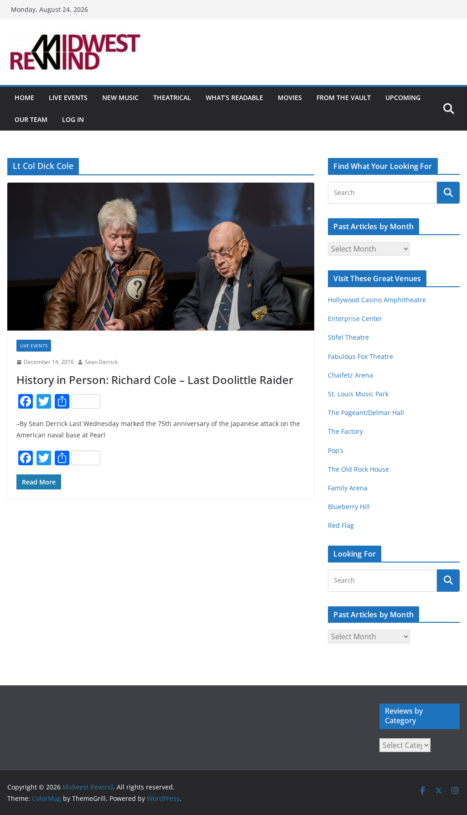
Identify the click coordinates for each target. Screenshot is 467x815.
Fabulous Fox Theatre (360, 356)
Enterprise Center (355, 318)
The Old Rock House (358, 469)
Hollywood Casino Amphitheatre (377, 299)
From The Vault (344, 97)
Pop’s (335, 450)
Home (24, 97)
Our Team (31, 119)
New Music (120, 97)
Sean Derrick (101, 362)
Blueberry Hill (350, 506)
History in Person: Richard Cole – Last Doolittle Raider (154, 379)
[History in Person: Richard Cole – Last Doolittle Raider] (160, 257)
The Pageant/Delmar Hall (366, 412)
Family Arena (348, 488)
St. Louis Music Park (358, 393)
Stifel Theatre (348, 337)
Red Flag (341, 525)
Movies (290, 97)
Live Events (68, 97)
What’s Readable (234, 97)
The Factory (345, 431)
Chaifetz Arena (350, 375)
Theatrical (172, 97)
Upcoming (402, 97)
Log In (73, 119)
